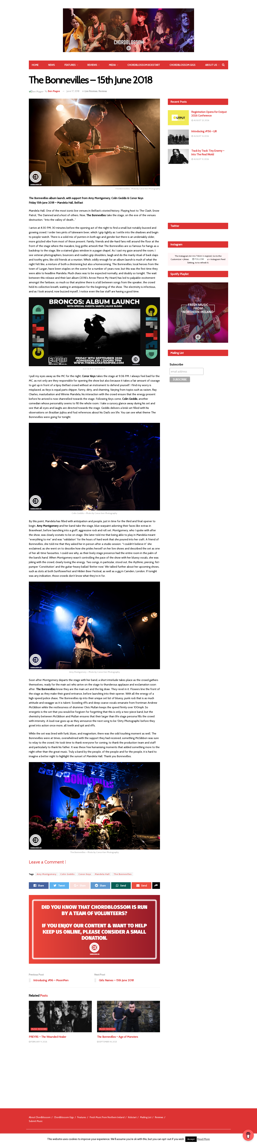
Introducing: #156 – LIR (204, 131)
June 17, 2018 (73, 91)
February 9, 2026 (38, 1041)
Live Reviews (91, 91)
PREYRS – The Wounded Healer (47, 1036)
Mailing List (145, 1117)
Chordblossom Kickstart (143, 64)
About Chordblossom (40, 1117)
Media (112, 64)
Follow (199, 259)
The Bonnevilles (122, 874)
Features (70, 64)
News (51, 64)
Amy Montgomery (46, 874)
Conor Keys (84, 874)
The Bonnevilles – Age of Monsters (117, 1036)
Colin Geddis (67, 874)
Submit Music (35, 1121)
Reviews (92, 64)
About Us (211, 64)
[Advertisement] (198, 193)
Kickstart (132, 1117)
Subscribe (176, 364)
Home (35, 64)
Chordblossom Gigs (182, 64)
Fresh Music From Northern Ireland (107, 1117)
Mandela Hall (102, 874)
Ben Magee (54, 91)
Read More (203, 1139)
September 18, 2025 (108, 1041)
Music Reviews (39, 1029)
